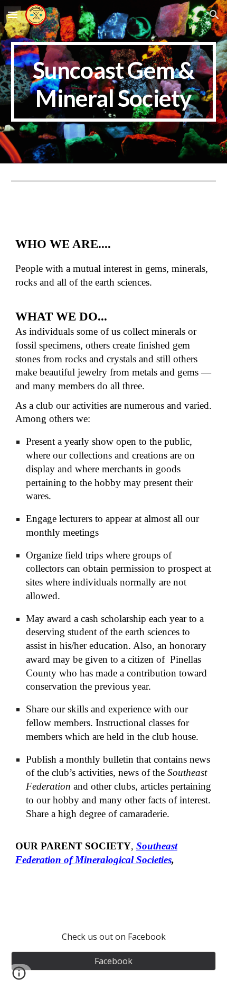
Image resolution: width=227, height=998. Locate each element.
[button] (12, 14)
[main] (113, 82)
